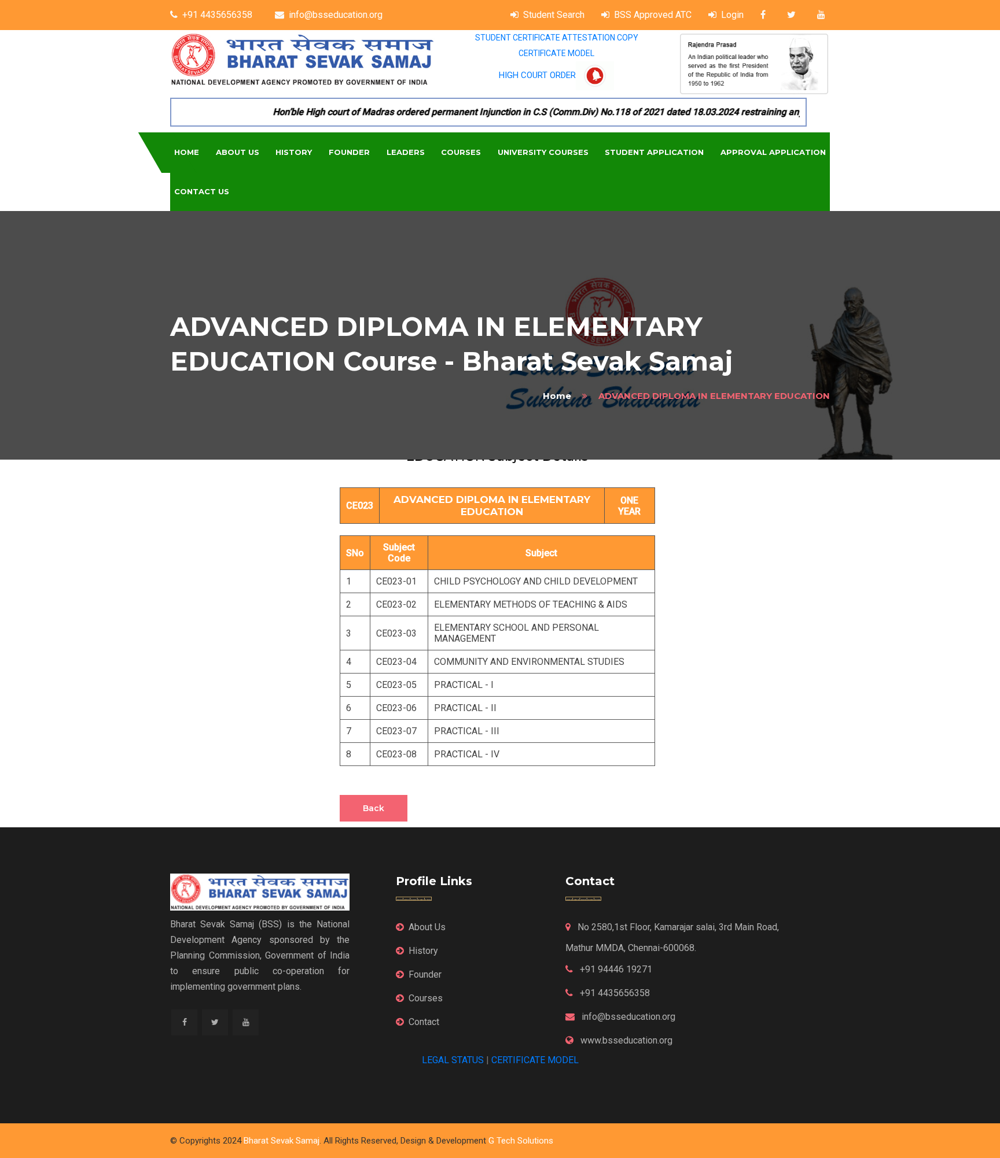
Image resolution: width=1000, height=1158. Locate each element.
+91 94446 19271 (615, 969)
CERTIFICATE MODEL (556, 53)
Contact (424, 1021)
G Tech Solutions (520, 1140)
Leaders (406, 152)
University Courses (543, 152)
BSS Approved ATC (653, 14)
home (557, 395)
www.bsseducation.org (625, 1040)
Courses (461, 152)
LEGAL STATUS (453, 1060)
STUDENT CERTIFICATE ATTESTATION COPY (556, 37)
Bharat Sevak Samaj (281, 1140)
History (293, 152)
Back (373, 808)
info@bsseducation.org (336, 14)
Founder (349, 152)
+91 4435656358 (217, 14)
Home (186, 152)
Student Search (553, 14)
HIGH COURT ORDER (537, 75)
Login (732, 14)
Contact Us (201, 191)
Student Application (654, 152)
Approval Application (773, 152)
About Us (237, 152)
